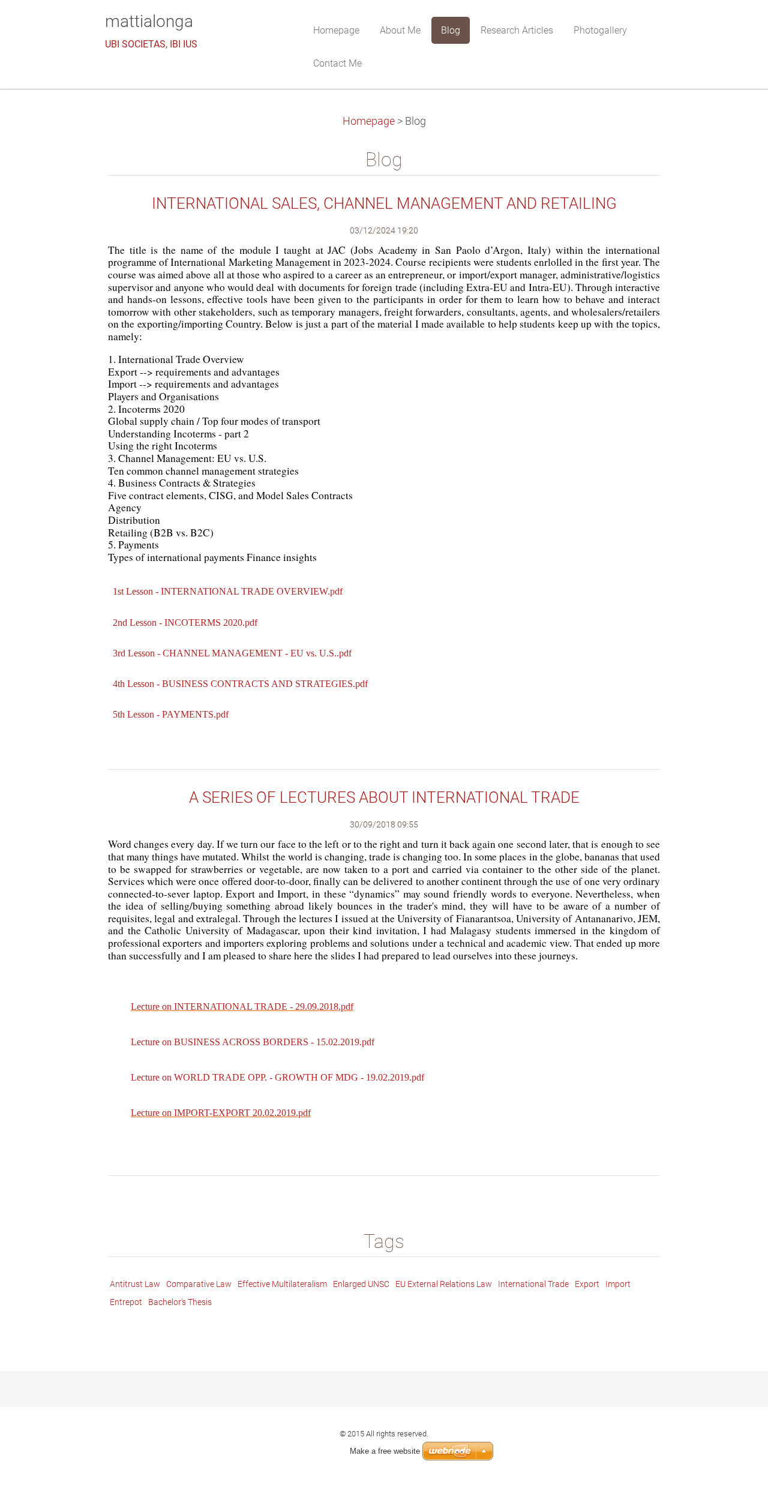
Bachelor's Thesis (180, 1302)
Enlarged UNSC (361, 1284)
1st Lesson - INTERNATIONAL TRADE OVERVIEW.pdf (228, 591)
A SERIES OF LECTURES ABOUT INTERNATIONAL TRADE (384, 797)
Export (587, 1284)
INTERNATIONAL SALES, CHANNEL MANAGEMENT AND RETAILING (384, 203)
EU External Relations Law (443, 1284)
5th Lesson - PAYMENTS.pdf (171, 714)
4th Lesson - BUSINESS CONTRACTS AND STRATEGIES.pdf (240, 684)
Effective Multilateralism (282, 1284)
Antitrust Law (135, 1284)
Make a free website (385, 1451)
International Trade (533, 1284)
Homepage (369, 121)
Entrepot (126, 1302)
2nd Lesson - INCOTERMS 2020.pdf (185, 622)
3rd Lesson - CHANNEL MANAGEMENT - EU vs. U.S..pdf (232, 653)
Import (618, 1284)
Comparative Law (199, 1284)
